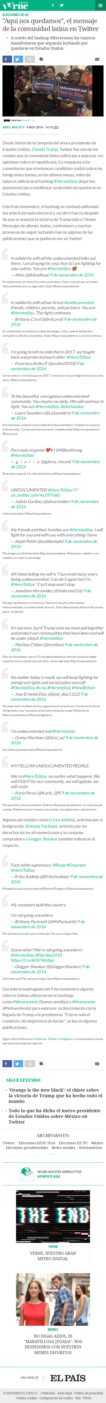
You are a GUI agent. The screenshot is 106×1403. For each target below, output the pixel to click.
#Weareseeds (25, 1001)
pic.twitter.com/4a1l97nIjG (35, 495)
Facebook (40, 1038)
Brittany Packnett (41, 826)
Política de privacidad (88, 1393)
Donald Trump (45, 149)
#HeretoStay (66, 181)
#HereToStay (79, 357)
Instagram (65, 1038)
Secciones (100, 5)
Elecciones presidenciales (27, 1148)
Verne (15, 5)
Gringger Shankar (42, 839)
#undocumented (78, 302)
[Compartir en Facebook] (7, 59)
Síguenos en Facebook (53, 4)
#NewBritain (83, 687)
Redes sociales (63, 1148)
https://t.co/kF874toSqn (32, 960)
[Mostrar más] (53, 1154)
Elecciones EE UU (15, 14)
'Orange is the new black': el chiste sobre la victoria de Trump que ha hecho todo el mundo (55, 1095)
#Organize (76, 865)
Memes (53, 1329)
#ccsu (41, 687)
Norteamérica (90, 1148)
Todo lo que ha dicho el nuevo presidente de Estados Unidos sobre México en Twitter (55, 1116)
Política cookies (26, 1398)
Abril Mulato (13, 127)
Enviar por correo (97, 59)
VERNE (53, 1246)
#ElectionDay (23, 687)
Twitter (52, 1038)
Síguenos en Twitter (61, 4)
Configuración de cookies (56, 1398)
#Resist (59, 865)
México (97, 1143)
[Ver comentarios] (42, 59)
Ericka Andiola (62, 819)
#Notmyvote (83, 1001)
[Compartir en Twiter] (18, 59)
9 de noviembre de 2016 (71, 275)
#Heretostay (63, 731)
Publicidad (48, 1393)
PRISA (87, 1398)
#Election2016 (48, 955)
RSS (78, 1398)
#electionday (72, 406)
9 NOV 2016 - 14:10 (43, 127)
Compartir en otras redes (30, 59)
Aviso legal (64, 1393)
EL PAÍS (68, 1378)
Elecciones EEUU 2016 (37, 1143)
